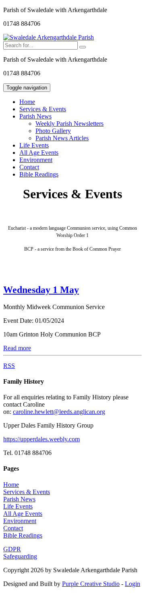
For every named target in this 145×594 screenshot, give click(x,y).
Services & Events (42, 109)
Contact (29, 167)
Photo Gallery (53, 130)
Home (27, 101)
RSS (9, 365)
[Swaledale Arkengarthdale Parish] (48, 37)
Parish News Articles (62, 138)
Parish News (19, 499)
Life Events (34, 145)
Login (132, 583)
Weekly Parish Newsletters (69, 123)
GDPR (12, 549)
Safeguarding (20, 556)
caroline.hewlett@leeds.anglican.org (59, 411)
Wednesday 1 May (41, 290)
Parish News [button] (35, 116)
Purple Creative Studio (91, 583)
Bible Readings (38, 174)
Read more (17, 348)
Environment (35, 159)
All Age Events (38, 152)
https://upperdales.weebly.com (41, 439)
